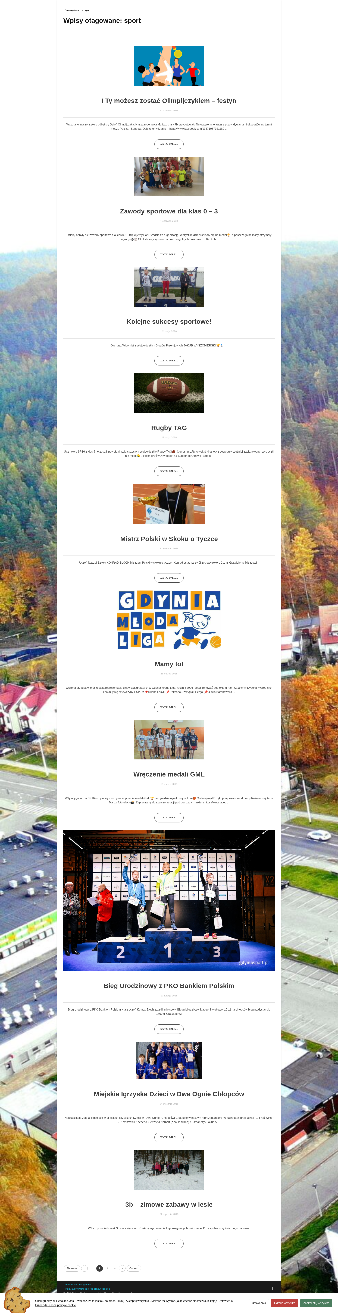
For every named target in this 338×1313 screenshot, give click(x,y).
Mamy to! (169, 664)
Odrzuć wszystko (284, 1303)
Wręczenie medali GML (169, 774)
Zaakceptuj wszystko (316, 1303)
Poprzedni (84, 1268)
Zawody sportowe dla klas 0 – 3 (169, 211)
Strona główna (72, 10)
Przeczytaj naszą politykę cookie (55, 1305)
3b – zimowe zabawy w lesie (169, 1204)
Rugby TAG (169, 427)
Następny (122, 1268)
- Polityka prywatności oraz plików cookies (86, 1288)
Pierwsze (72, 1268)
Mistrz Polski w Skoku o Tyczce (169, 538)
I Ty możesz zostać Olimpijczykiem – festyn (169, 100)
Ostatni (133, 1268)
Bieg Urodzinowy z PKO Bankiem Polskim (169, 985)
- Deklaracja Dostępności (77, 1284)
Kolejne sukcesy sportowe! (169, 321)
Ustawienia (259, 1303)
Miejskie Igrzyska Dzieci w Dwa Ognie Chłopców (169, 1094)
